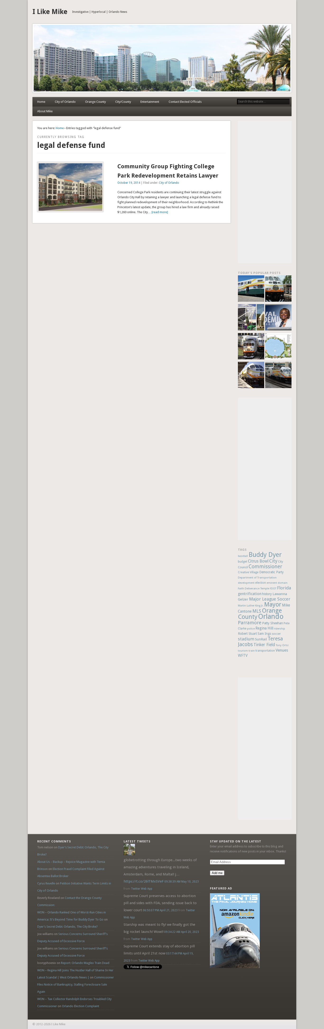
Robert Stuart (247, 633)
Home (41, 101)
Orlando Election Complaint (80, 1006)
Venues (282, 650)
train (252, 650)
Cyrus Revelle (46, 883)
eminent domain (277, 582)
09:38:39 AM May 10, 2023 (181, 881)
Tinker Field (264, 644)
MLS (256, 611)
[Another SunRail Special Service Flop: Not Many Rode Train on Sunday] (278, 289)
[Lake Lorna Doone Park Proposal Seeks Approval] (278, 347)
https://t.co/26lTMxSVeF (144, 881)
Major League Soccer (269, 599)
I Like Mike (49, 12)
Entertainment (149, 101)
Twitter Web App (141, 888)
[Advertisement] (265, 192)
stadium (246, 638)
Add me (217, 873)
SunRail (261, 639)
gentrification (249, 594)
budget (242, 561)
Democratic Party (271, 572)
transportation (265, 650)
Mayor (272, 604)
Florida (284, 588)
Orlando (270, 616)
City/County (123, 101)
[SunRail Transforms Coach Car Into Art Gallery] (251, 289)
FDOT (273, 588)
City (273, 561)
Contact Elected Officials (185, 101)
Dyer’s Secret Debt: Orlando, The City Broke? (67, 926)
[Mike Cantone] (129, 854)
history (267, 594)
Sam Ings (264, 633)
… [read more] (158, 212)
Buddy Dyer (265, 554)
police (251, 628)
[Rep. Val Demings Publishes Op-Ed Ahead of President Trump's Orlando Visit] (278, 318)
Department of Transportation (257, 577)
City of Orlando (65, 101)
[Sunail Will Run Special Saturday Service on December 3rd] (251, 376)
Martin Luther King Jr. (251, 605)
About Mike (45, 111)
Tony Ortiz (282, 645)
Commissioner (265, 566)
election (260, 582)
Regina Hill (264, 628)
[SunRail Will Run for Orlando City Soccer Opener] (251, 347)
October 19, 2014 (128, 182)
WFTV (243, 655)
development (246, 582)
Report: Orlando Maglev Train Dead (85, 963)
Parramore (249, 622)
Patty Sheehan (272, 623)
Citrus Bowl (258, 561)
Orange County (95, 101)
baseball (243, 556)
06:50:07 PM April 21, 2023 (160, 910)
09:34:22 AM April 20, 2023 (181, 932)
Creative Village (248, 572)
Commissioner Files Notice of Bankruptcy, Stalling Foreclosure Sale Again (75, 984)
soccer (276, 633)
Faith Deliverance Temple (253, 588)
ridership (279, 628)
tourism (243, 650)
